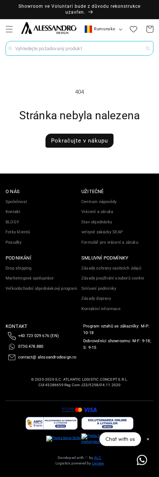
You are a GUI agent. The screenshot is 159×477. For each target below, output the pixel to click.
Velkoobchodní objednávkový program (41, 288)
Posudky (13, 242)
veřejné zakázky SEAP (102, 232)
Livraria (98, 463)
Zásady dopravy (96, 298)
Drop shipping (19, 268)
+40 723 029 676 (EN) (38, 335)
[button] (9, 29)
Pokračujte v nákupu (79, 140)
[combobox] (79, 48)
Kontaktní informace (101, 308)
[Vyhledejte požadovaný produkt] (148, 48)
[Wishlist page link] (133, 29)
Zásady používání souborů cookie (112, 278)
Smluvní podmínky (98, 288)
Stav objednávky (96, 222)
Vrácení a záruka (97, 211)
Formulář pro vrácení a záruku (109, 242)
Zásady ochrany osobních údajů (111, 268)
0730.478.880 (30, 346)
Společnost (16, 201)
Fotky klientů (18, 232)
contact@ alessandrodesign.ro (47, 357)
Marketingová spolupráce (30, 278)
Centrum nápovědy (98, 201)
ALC (97, 458)
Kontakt (13, 211)
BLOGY (12, 222)
